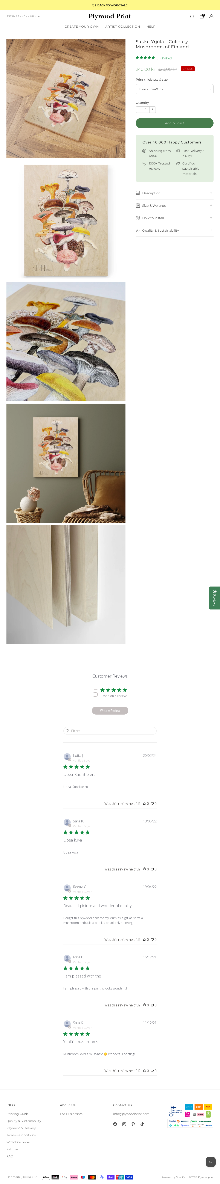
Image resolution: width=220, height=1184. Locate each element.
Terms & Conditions (21, 1135)
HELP (151, 27)
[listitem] (110, 5)
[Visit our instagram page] (123, 1124)
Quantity (142, 103)
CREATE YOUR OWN (82, 27)
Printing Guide (17, 1114)
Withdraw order (18, 1142)
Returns (12, 1149)
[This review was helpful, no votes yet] (144, 803)
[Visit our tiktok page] (142, 1124)
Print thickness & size (152, 79)
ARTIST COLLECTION (122, 27)
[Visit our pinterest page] (133, 1124)
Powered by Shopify (173, 1177)
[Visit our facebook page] (114, 1124)
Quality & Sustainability (23, 1121)
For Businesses (71, 1114)
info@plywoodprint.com (131, 1114)
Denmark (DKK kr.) (21, 16)
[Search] (192, 16)
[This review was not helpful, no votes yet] (152, 803)
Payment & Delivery (21, 1128)
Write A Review (110, 711)
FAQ (9, 1156)
